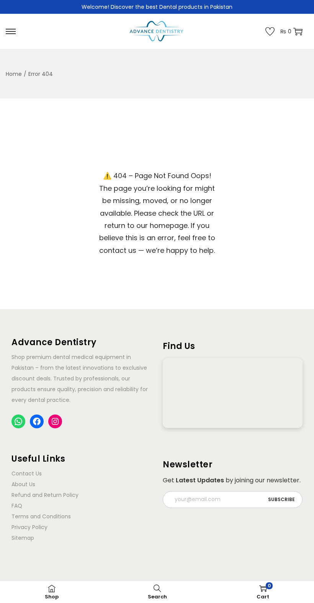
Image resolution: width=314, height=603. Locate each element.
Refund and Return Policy (44, 495)
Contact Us (26, 473)
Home (14, 74)
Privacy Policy (29, 527)
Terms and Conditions (41, 516)
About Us (23, 484)
